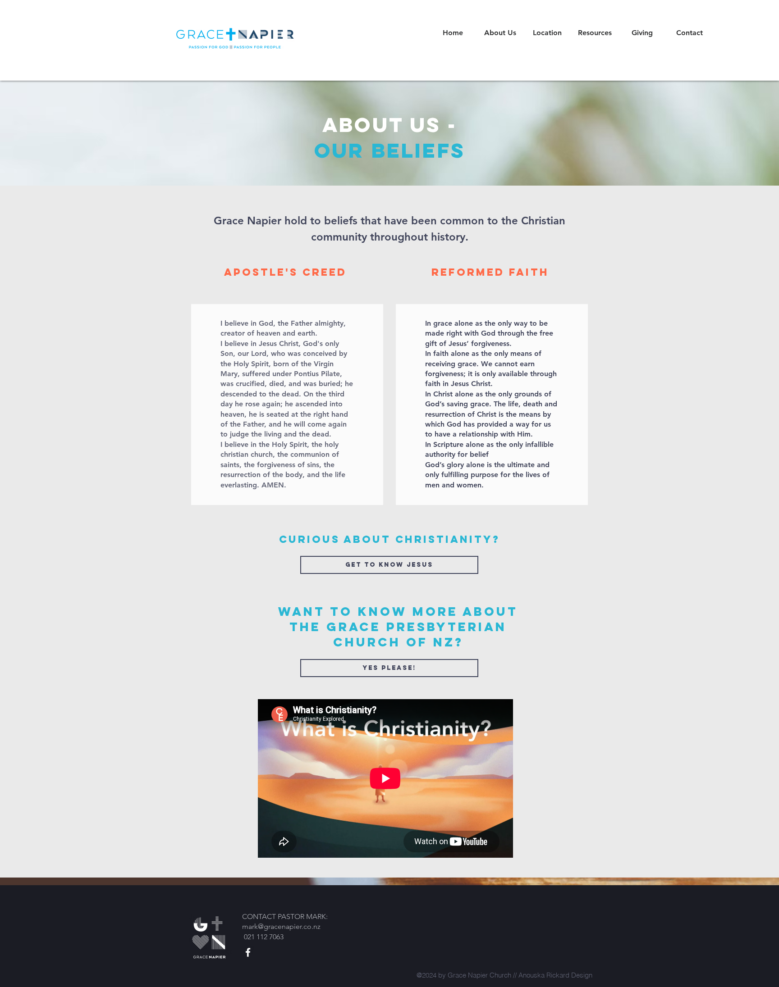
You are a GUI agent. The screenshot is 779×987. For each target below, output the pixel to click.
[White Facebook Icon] (248, 952)
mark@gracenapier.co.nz (281, 926)
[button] (500, 33)
